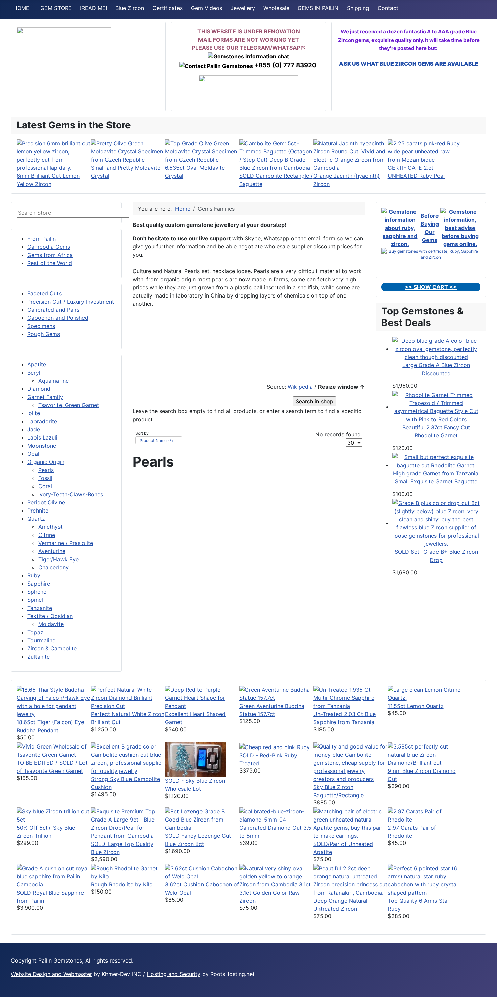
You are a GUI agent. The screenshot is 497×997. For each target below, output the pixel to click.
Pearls (46, 470)
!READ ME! (93, 8)
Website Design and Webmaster (51, 974)
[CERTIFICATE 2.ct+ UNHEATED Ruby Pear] (425, 151)
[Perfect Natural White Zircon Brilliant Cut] (128, 697)
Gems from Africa (50, 255)
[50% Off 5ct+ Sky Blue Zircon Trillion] (54, 815)
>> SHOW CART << (431, 287)
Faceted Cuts (44, 293)
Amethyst (50, 526)
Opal (33, 453)
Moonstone (41, 445)
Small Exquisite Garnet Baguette (436, 481)
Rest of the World (49, 263)
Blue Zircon (129, 8)
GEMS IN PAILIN (318, 8)
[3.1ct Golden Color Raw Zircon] (276, 876)
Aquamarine (53, 380)
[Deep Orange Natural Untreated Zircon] (350, 880)
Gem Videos (206, 8)
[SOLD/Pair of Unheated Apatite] (350, 823)
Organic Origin (45, 461)
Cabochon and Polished (57, 317)
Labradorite (42, 421)
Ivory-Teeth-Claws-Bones (70, 494)
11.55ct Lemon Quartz (416, 706)
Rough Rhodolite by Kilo (122, 884)
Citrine (46, 534)
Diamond (38, 388)
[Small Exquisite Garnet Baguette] (436, 464)
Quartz (36, 518)
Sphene (36, 591)
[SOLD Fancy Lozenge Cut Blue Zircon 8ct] (202, 819)
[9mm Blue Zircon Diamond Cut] (425, 754)
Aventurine (51, 551)
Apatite (36, 364)
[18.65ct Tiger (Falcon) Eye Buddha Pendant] (54, 701)
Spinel (35, 599)
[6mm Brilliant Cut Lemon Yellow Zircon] (54, 155)
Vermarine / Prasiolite (65, 543)
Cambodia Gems (48, 246)
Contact (388, 8)
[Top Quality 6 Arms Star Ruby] (425, 880)
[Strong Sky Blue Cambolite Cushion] (128, 758)
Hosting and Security (173, 974)
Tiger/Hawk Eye (58, 559)
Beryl (33, 372)
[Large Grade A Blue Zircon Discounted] (436, 348)
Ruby (33, 575)
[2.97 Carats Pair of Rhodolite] (425, 815)
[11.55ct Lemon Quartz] (425, 693)
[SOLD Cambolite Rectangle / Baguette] (276, 155)
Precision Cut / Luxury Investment (70, 301)
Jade (33, 429)
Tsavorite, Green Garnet (68, 405)
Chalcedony (53, 567)
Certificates (167, 8)
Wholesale (276, 8)
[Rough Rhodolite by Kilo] (128, 872)
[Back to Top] (489, 989)
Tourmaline (41, 640)
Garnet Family (45, 397)
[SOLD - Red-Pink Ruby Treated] (275, 746)
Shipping (358, 8)
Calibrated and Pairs (53, 309)
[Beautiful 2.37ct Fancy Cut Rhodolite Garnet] (436, 406)
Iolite (33, 413)
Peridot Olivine (46, 502)
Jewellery (243, 8)
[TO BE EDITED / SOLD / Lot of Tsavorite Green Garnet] (54, 750)
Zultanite (38, 656)
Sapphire (38, 583)
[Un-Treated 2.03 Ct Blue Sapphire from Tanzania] (350, 697)
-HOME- (21, 8)
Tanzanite (39, 607)
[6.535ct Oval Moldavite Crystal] (202, 151)
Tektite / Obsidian (50, 616)
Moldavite (51, 624)
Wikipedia (300, 386)
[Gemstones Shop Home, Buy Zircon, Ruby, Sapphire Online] (64, 56)
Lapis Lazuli (42, 437)
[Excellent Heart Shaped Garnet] (202, 697)
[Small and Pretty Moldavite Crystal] (128, 151)
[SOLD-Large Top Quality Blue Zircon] (128, 823)
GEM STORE (56, 8)
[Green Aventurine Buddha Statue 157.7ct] (276, 693)
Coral (45, 486)
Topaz (35, 632)
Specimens (41, 326)
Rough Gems (43, 334)
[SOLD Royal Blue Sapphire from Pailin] (54, 876)
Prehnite (37, 510)
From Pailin (41, 238)
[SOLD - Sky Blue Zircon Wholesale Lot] (195, 759)
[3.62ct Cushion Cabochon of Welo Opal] (202, 872)
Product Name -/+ (157, 440)
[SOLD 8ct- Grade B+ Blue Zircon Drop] (436, 523)
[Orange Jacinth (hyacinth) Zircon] (350, 155)
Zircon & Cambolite (52, 648)
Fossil (45, 478)
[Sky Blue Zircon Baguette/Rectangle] (350, 762)
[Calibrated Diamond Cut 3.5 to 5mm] (276, 815)
